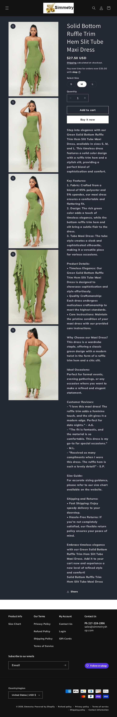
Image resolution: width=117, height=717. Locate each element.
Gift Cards (65, 638)
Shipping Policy (43, 638)
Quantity (72, 91)
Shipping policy (77, 710)
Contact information (99, 710)
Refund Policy (42, 631)
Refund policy (65, 706)
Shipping (71, 62)
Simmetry (29, 706)
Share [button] (74, 591)
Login (62, 631)
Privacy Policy (42, 623)
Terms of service (100, 706)
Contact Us (66, 623)
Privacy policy (82, 706)
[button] (7, 8)
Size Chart (14, 623)
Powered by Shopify (45, 706)
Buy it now (87, 119)
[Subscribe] (65, 665)
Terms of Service (44, 646)
